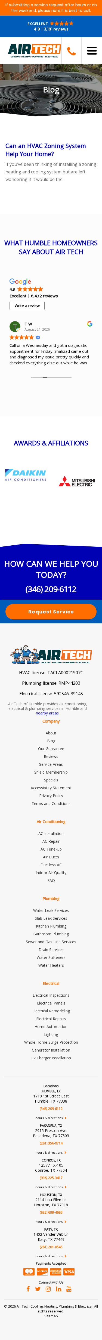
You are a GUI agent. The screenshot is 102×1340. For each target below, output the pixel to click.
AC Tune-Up (51, 849)
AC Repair (51, 841)
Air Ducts (51, 856)
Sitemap (51, 1316)
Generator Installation (51, 1050)
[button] (51, 26)
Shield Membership (51, 772)
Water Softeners (51, 957)
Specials (51, 779)
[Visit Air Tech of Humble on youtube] (69, 1289)
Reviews (51, 756)
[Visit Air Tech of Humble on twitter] (38, 1289)
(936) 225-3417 (51, 1178)
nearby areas (47, 713)
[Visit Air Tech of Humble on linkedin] (58, 1289)
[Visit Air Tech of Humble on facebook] (28, 1289)
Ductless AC (51, 864)
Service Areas (51, 764)
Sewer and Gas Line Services (51, 941)
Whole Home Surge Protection (51, 1042)
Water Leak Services (51, 910)
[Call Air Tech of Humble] (71, 50)
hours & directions (49, 1118)
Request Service (51, 611)
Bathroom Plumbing (51, 933)
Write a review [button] (27, 305)
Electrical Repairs (51, 1018)
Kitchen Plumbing (51, 926)
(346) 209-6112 (51, 589)
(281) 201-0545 (51, 1247)
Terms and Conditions (51, 803)
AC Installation (51, 833)
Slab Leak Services (51, 918)
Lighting (51, 1034)
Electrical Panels (51, 1003)
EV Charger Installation (51, 1057)
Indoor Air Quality (51, 872)
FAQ (51, 880)
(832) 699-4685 (51, 1212)
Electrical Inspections (51, 995)
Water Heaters (51, 965)
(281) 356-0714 (51, 1143)
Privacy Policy (51, 795)
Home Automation (51, 1026)
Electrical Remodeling (51, 1010)
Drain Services (51, 949)
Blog (51, 740)
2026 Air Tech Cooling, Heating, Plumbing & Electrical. (51, 1306)
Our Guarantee (51, 748)
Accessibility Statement (51, 787)
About (51, 733)
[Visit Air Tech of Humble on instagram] (48, 1289)
